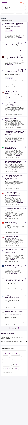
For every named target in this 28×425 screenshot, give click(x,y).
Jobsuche (2, 15)
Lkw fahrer (17, 365)
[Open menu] (25, 2)
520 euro (15, 368)
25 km (22, 8)
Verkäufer (7, 365)
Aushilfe (19, 361)
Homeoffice (7, 353)
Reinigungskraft (8, 361)
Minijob (6, 368)
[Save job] (25, 23)
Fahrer (17, 353)
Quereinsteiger (16, 357)
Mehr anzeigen (19, 37)
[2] (18, 328)
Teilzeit (6, 357)
